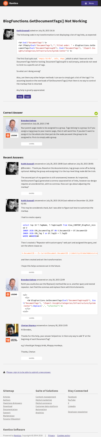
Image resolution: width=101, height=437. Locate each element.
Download (7, 406)
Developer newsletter (78, 411)
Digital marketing (44, 400)
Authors (6, 400)
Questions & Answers (12, 403)
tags (28, 96)
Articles (6, 396)
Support (7, 412)
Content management (46, 396)
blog (20, 96)
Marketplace (8, 415)
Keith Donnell (23, 30)
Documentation (10, 409)
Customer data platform (47, 406)
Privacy (51, 435)
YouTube (71, 400)
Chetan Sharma (28, 325)
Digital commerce (44, 403)
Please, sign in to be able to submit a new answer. (28, 372)
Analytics (40, 412)
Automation (41, 409)
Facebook (72, 396)
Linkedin (72, 406)
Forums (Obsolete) (11, 419)
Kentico (17, 435)
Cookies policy (63, 435)
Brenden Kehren (28, 120)
